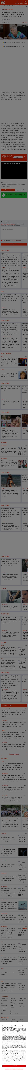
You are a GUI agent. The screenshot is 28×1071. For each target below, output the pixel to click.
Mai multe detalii (22, 1033)
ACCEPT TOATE (14, 1066)
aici (6, 1043)
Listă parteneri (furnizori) (7, 1063)
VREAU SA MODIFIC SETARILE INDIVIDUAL (14, 1069)
